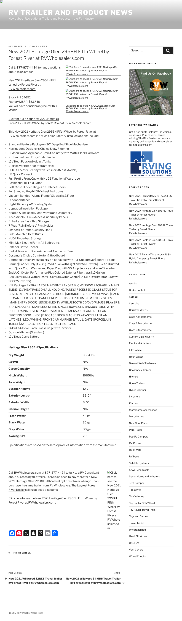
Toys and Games (138, 516)
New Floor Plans (138, 423)
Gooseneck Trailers (140, 369)
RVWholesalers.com (27, 472)
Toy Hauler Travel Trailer (142, 509)
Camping (134, 303)
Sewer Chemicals (139, 469)
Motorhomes (136, 416)
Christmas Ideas (138, 309)
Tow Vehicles (136, 496)
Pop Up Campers (138, 436)
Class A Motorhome (140, 316)
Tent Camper (136, 482)
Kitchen (133, 403)
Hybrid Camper (137, 389)
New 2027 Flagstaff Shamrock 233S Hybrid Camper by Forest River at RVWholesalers (150, 258)
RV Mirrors (135, 449)
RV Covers (135, 443)
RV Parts (134, 456)
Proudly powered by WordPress (25, 612)
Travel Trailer (136, 523)
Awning (133, 283)
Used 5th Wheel (138, 536)
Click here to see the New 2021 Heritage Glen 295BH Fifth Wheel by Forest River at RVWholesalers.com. (91, 108)
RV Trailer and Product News (71, 12)
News (44, 46)
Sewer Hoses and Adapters (144, 476)
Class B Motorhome (140, 323)
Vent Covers (136, 549)
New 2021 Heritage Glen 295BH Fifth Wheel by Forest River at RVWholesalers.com (33, 85)
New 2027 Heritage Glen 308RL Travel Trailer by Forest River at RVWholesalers (151, 214)
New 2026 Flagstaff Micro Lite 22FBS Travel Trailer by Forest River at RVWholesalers (150, 199)
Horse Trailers (137, 383)
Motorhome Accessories (143, 409)
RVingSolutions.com (140, 144)
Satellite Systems (139, 463)
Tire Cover (135, 489)
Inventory (134, 396)
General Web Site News (142, 363)
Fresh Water (136, 356)
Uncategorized (137, 529)
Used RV (134, 542)
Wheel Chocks (137, 556)
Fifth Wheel (22, 553)
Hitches (133, 376)
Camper (133, 296)
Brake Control (137, 290)
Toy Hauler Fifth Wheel (142, 503)
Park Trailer (135, 429)
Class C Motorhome (140, 329)
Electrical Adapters (140, 343)
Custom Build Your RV (141, 336)
